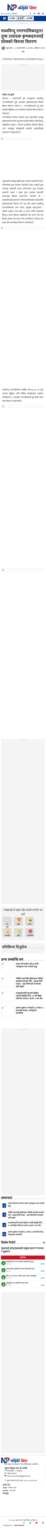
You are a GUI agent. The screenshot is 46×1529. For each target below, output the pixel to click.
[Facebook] (30, 14)
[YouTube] (39, 14)
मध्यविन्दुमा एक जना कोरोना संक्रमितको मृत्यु (19, 1261)
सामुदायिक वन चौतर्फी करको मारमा (17, 1283)
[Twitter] (34, 14)
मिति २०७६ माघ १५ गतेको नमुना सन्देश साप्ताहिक (21, 1275)
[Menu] (4, 18)
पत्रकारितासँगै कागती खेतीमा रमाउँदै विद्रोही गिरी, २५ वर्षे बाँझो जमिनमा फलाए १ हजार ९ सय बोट (25, 1224)
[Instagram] (43, 14)
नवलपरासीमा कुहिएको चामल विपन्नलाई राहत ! (20, 1268)
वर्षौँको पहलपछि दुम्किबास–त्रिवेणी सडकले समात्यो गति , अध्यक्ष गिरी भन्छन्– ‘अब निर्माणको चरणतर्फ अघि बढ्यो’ (26, 1215)
